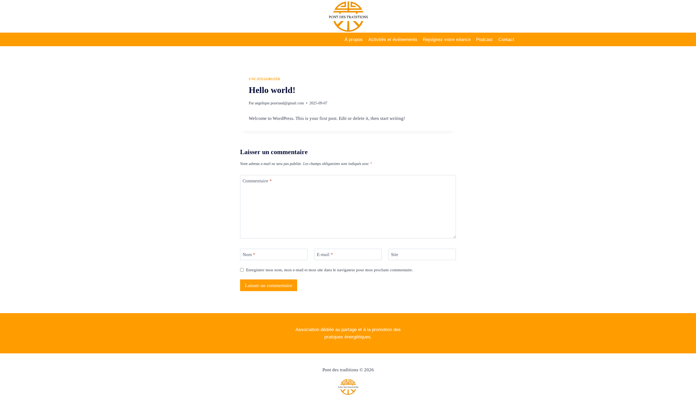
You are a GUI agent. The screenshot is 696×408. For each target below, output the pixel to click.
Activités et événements (392, 39)
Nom (249, 254)
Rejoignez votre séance (447, 39)
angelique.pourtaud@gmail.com (279, 103)
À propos (353, 39)
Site (394, 254)
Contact (506, 39)
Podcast (484, 39)
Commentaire (257, 180)
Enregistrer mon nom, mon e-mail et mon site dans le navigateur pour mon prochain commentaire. (329, 269)
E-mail (325, 254)
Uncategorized (264, 79)
